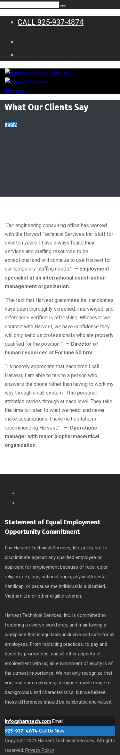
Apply (11, 124)
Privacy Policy (39, 750)
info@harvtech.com (28, 721)
